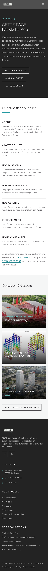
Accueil (7, 122)
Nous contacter (14, 78)
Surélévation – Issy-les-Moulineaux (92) (18, 537)
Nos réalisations (14, 185)
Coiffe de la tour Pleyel (11, 541)
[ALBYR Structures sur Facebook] (5, 454)
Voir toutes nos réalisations (22, 407)
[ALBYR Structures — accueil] (7, 4)
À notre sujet (12, 145)
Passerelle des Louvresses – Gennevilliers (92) (21, 545)
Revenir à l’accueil (16, 70)
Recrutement (11, 220)
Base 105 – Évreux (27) (11, 549)
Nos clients (10, 202)
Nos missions (11, 165)
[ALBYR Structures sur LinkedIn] (12, 454)
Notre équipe (7, 510)
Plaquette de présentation (13, 514)
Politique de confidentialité (25, 567)
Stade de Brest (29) (10, 533)
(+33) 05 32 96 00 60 (15, 86)
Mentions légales (8, 567)
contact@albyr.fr (25, 257)
